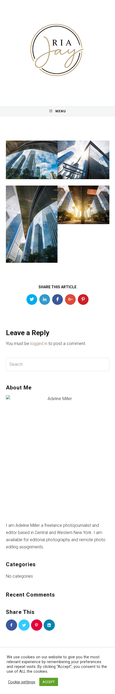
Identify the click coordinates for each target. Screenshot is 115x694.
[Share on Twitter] (31, 299)
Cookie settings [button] (21, 682)
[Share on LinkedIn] (44, 299)
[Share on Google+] (70, 299)
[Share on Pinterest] (83, 299)
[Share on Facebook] (57, 299)
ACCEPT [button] (49, 682)
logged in (38, 343)
